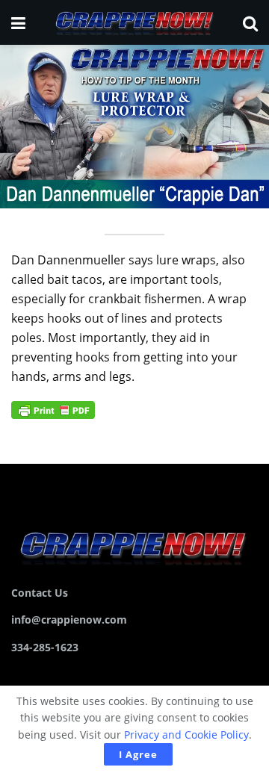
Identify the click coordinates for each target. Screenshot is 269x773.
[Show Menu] (18, 22)
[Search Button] (250, 22)
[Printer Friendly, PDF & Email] (53, 408)
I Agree (138, 754)
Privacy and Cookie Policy (186, 734)
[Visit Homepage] (134, 22)
